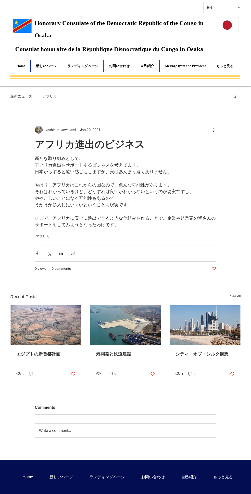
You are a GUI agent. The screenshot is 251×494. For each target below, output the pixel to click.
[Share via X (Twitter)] (49, 253)
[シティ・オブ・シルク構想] (205, 325)
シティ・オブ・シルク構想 (202, 354)
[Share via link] (73, 253)
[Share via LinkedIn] (61, 253)
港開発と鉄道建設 (113, 354)
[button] (234, 96)
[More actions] (213, 130)
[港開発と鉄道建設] (125, 325)
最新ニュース (21, 96)
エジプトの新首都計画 (38, 354)
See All (235, 296)
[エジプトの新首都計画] (46, 325)
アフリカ (49, 96)
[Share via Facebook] (37, 253)
